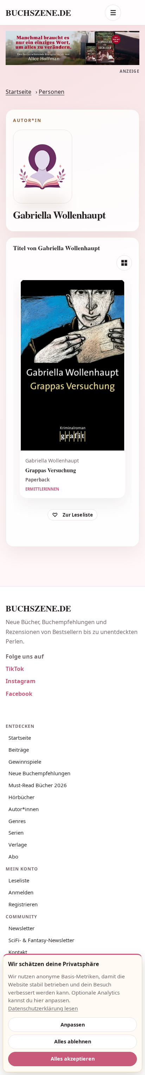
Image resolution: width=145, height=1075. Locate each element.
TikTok (15, 669)
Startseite (18, 92)
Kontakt (17, 952)
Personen (51, 92)
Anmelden (20, 892)
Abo (13, 856)
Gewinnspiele (24, 761)
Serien (16, 832)
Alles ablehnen (72, 1041)
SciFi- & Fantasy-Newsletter (41, 940)
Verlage (17, 844)
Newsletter (21, 928)
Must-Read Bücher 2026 (37, 785)
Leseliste (18, 880)
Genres (17, 820)
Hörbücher (21, 797)
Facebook (19, 694)
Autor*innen (23, 808)
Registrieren (23, 904)
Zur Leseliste (78, 515)
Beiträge (18, 749)
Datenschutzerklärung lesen (43, 1008)
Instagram (21, 681)
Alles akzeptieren (73, 1058)
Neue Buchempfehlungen (39, 773)
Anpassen (73, 1024)
